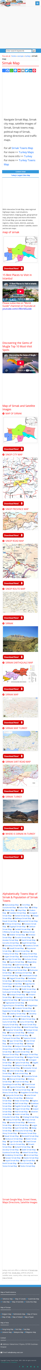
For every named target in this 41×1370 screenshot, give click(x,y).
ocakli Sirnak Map (22, 965)
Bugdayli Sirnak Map (17, 926)
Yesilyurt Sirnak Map (23, 1046)
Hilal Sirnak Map (21, 1111)
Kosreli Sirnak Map (22, 951)
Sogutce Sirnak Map (17, 1087)
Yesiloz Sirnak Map (27, 1166)
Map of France (32, 1314)
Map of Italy (6, 1317)
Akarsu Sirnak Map (10, 1092)
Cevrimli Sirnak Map (10, 975)
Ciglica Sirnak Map (22, 1062)
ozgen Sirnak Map (11, 956)
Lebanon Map (7, 1332)
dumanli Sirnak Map (22, 1147)
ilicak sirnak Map (21, 1073)
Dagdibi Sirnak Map (22, 1106)
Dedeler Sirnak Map (17, 935)
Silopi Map (22, 910)
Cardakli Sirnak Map (23, 929)
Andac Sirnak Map (22, 1101)
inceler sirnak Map (22, 1114)
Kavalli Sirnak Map (16, 948)
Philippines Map (30, 1332)
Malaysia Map (18, 1332)
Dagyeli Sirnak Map (17, 978)
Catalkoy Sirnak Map (17, 1013)
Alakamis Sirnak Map (28, 1133)
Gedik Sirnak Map (29, 1150)
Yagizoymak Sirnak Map (14, 1003)
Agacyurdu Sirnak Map (14, 1095)
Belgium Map (6, 1314)
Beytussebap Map (11, 905)
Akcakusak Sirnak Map (11, 967)
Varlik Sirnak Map (16, 1043)
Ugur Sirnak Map (16, 1041)
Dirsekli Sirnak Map (22, 1016)
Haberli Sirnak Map (30, 1152)
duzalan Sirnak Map (10, 940)
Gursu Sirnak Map (27, 1022)
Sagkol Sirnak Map (10, 1000)
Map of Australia (17, 1302)
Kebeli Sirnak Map (31, 1027)
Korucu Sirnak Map (16, 1032)
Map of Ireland (17, 1317)
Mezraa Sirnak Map (17, 1079)
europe (20, 56)
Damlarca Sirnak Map (23, 981)
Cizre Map (26, 905)
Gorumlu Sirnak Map (11, 943)
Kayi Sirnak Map (28, 1160)
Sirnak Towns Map (22, 148)
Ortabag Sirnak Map (30, 1117)
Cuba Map (6, 1302)
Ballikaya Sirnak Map (23, 918)
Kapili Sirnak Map (29, 943)
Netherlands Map (19, 1314)
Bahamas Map (8, 1299)
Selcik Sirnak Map (22, 1125)
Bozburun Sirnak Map (14, 1139)
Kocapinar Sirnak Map (14, 1030)
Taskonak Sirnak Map (29, 1000)
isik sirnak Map (32, 1155)
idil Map (34, 907)
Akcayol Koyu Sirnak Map (12, 1049)
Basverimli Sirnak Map (29, 921)
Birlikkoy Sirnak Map (12, 924)
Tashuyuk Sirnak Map (11, 1038)
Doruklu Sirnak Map (23, 937)
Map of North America (8, 1292)
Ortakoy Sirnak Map (10, 954)
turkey (27, 56)
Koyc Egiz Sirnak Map (12, 959)
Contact (3, 1338)
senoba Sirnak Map (17, 1122)
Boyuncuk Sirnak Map (18, 970)
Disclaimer (14, 1362)
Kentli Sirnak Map (10, 1163)
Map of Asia (5, 1323)
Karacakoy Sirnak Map (13, 945)
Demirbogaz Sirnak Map (12, 984)
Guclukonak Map (9, 907)
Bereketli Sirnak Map (30, 1136)
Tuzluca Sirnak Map (22, 1090)
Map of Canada (20, 1299)
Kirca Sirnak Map (26, 1163)
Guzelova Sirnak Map (11, 1152)
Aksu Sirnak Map (16, 1098)
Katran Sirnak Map (29, 1024)
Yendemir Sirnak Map (23, 1008)
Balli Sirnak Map (21, 1103)
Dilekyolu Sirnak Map (23, 1065)
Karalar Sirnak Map (12, 1158)
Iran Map (18, 1329)
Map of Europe (6, 1307)
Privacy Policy (5, 1362)
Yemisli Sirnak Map (22, 916)
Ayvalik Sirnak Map (22, 1052)
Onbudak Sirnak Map (11, 1117)
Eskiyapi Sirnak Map (10, 989)
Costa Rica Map (31, 1302)
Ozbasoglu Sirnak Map (24, 997)
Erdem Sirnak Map (28, 1019)
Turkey (28, 156)
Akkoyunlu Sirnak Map (24, 1130)
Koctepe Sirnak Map (17, 994)
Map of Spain (29, 1317)
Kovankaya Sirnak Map (12, 1076)
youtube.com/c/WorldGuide (17, 308)
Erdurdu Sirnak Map (23, 986)
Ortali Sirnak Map (22, 1081)
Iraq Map (27, 1329)
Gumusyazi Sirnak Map (12, 992)
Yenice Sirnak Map (10, 1166)
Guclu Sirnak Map (9, 1022)
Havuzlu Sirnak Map (10, 1024)
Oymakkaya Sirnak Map (12, 1084)
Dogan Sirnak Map (22, 1109)
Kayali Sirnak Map (12, 1160)
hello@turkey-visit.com (15, 1352)
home (13, 56)
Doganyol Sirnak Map (11, 1068)
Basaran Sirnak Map (11, 1054)
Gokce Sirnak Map (16, 1071)
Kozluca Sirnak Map (30, 956)
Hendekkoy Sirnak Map (13, 1155)
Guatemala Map (33, 1299)
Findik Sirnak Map (29, 989)
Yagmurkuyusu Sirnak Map (13, 1005)
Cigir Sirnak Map (15, 1141)
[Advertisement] (20, 27)
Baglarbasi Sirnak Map (11, 1011)
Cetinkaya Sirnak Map (23, 973)
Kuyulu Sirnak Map (16, 962)
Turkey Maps (26, 152)
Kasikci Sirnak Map (31, 1158)
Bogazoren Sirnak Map (14, 1057)
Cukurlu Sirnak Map (17, 1144)
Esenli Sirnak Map (28, 940)
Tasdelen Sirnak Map (17, 913)
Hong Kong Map (7, 1329)
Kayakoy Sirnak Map (12, 1027)
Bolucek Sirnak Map (17, 1060)
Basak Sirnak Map (10, 921)
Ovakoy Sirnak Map (29, 954)
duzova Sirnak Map (10, 1019)
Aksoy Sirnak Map (10, 1133)
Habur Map (23, 907)
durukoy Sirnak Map (11, 1150)
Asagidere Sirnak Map (29, 1092)
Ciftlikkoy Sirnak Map (11, 932)
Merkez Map (9, 910)
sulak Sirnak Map (21, 1035)
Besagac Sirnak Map (30, 1054)
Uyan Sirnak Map (21, 1128)
